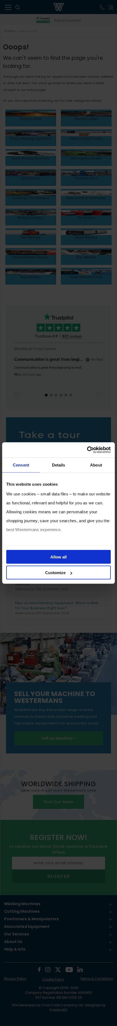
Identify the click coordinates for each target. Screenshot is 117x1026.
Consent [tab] (21, 464)
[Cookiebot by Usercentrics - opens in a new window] (87, 450)
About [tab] (96, 464)
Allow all (58, 556)
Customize (55, 572)
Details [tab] (58, 464)
